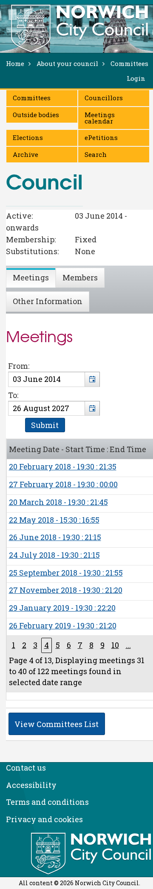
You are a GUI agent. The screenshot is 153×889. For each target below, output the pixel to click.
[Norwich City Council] (92, 854)
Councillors (104, 97)
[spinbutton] (54, 379)
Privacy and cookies (44, 819)
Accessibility (31, 785)
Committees (32, 97)
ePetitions (101, 137)
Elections (28, 137)
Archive (25, 154)
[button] (92, 379)
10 (115, 645)
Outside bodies (36, 114)
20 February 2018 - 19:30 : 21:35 (62, 466)
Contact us (26, 768)
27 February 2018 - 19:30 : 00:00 (63, 484)
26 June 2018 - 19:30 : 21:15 (55, 537)
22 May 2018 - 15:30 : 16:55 (54, 520)
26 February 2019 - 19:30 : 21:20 (62, 625)
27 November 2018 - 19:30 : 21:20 (65, 590)
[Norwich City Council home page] (79, 28)
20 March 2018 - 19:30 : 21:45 (58, 502)
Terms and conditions (47, 802)
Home (15, 63)
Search (96, 154)
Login (136, 78)
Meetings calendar (100, 117)
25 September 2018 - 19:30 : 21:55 (66, 573)
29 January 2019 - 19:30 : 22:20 (62, 608)
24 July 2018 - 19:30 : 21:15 (54, 555)
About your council (67, 63)
